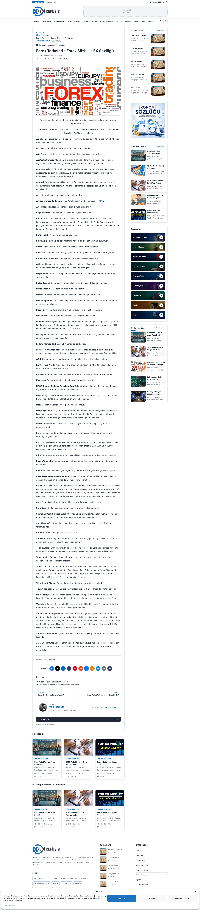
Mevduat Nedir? (137, 87)
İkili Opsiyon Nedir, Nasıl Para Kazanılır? (155, 378)
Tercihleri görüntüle (182, 898)
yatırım (54, 878)
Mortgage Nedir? (137, 74)
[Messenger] (98, 668)
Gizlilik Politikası (10, 906)
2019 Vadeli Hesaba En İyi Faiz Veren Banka (155, 182)
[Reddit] (80, 668)
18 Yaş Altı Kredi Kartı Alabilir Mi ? (155, 167)
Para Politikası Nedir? (139, 35)
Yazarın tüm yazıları (103, 707)
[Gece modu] (165, 21)
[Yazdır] (109, 668)
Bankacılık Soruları (74, 21)
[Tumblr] (69, 668)
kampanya (85, 878)
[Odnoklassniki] (92, 668)
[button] (195, 891)
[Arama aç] (161, 21)
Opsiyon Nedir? (137, 48)
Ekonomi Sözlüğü (147, 21)
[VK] (86, 668)
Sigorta (119, 21)
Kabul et (122, 898)
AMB (101, 201)
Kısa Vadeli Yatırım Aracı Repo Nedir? (154, 152)
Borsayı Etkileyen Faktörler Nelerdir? (154, 393)
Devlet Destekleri (106, 21)
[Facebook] (51, 668)
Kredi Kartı (47, 21)
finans (55, 883)
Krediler (37, 21)
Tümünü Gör (160, 30)
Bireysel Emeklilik (131, 21)
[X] (57, 668)
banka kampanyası (41, 883)
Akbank (78, 883)
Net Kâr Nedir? (52, 2)
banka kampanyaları (69, 878)
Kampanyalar (59, 21)
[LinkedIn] (63, 668)
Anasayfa (40, 32)
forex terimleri (49, 660)
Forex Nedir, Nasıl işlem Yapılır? (154, 211)
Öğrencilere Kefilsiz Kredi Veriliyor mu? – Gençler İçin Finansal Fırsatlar (155, 196)
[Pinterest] (75, 668)
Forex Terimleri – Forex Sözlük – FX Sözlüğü (156, 363)
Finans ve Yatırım (90, 21)
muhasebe (66, 883)
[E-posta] (104, 668)
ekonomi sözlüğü (40, 878)
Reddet (152, 898)
